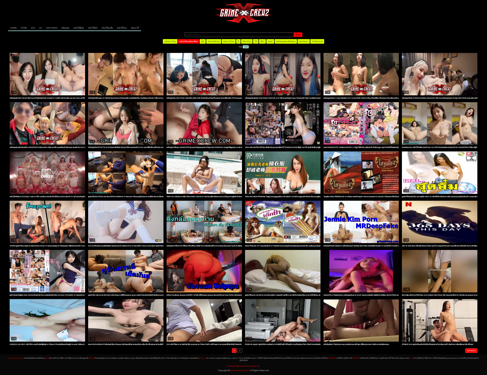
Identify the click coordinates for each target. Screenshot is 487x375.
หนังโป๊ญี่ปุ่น (78, 28)
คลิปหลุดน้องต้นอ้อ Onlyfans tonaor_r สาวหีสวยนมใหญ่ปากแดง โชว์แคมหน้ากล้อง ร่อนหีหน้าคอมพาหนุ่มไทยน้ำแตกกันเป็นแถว (292, 98)
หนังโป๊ (47, 358)
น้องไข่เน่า (303, 41)
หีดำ (262, 41)
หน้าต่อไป (471, 350)
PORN (24, 28)
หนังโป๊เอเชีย (107, 28)
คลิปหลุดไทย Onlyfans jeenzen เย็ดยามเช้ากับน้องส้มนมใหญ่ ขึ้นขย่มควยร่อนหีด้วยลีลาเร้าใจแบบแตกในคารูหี (207, 98)
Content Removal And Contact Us (243, 366)
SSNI (270, 41)
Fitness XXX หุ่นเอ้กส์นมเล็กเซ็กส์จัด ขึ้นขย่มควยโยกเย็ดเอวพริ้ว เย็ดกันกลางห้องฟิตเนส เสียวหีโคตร (437, 344)
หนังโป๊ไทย (122, 28)
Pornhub (317, 41)
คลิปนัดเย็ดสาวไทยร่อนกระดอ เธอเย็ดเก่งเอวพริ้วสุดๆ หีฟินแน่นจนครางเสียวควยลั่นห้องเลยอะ (356, 344)
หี (238, 41)
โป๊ (256, 41)
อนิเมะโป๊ (135, 28)
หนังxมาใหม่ (170, 41)
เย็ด (202, 41)
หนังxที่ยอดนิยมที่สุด (188, 41)
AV (40, 28)
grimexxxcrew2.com (15, 358)
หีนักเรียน (247, 41)
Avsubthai (214, 41)
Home (13, 28)
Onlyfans (51, 28)
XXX (33, 28)
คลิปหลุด (65, 28)
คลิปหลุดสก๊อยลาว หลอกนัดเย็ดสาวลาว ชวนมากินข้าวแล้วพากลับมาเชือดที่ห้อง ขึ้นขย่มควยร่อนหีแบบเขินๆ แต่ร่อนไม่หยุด (366, 98)
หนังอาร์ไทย (228, 41)
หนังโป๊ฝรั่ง (93, 28)
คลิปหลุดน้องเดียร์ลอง (285, 41)
